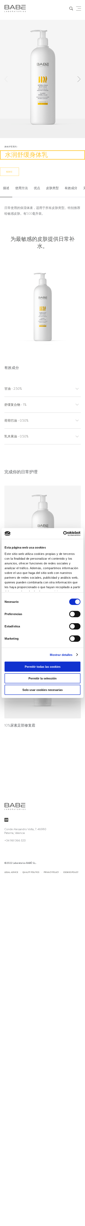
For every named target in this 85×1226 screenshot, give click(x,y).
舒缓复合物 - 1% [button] (15, 404)
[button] (79, 79)
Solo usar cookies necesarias (42, 690)
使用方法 (21, 188)
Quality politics (31, 872)
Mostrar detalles (61, 654)
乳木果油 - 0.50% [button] (16, 436)
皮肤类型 (52, 188)
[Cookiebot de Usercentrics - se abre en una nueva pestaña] (63, 533)
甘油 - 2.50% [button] (13, 388)
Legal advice (11, 872)
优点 (37, 188)
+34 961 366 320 (15, 840)
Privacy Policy (51, 872)
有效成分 (71, 188)
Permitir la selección (42, 678)
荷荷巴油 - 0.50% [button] (16, 420)
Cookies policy (70, 872)
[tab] (6, 188)
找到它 (9, 171)
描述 (6, 188)
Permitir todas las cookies (42, 666)
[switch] (74, 614)
